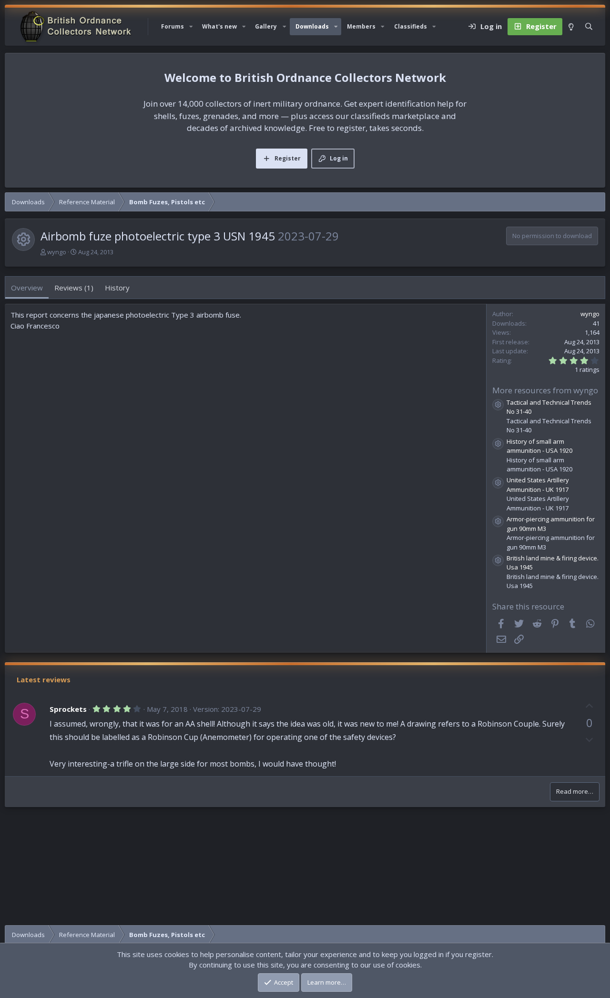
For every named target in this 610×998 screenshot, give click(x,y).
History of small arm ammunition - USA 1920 (539, 446)
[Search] (589, 26)
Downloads (312, 26)
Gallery (266, 26)
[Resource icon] (498, 404)
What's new (219, 26)
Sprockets (68, 709)
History (117, 287)
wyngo (56, 252)
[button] (191, 26)
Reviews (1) (73, 287)
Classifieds (410, 26)
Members (361, 26)
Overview (27, 287)
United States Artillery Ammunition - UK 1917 (538, 485)
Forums (172, 26)
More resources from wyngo (545, 390)
